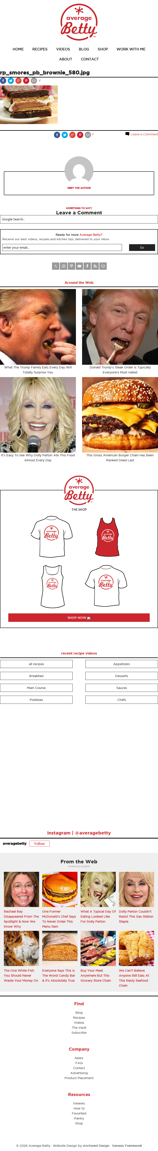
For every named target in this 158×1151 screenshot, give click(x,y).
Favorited (79, 1113)
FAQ (79, 1063)
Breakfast (36, 676)
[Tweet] (11, 81)
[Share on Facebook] (3, 81)
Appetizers (121, 664)
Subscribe (79, 1032)
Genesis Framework (127, 1145)
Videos (79, 1022)
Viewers (79, 1103)
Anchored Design (96, 1145)
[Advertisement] (29, 765)
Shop (79, 1123)
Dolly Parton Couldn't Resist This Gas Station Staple (136, 916)
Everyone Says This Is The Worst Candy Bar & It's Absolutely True (58, 975)
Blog (79, 1012)
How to (79, 1108)
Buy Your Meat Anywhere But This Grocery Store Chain (96, 975)
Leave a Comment (144, 134)
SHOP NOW (77, 617)
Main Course (36, 688)
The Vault (79, 1027)
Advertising (79, 1073)
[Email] (34, 81)
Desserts (121, 676)
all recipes (36, 664)
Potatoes (36, 699)
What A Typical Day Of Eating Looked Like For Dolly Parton (98, 916)
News (79, 1058)
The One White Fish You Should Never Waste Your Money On (21, 975)
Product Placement (79, 1078)
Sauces (121, 688)
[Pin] (26, 81)
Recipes (79, 1017)
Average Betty (79, 22)
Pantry (79, 1118)
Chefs (121, 699)
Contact (79, 1068)
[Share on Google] (18, 81)
